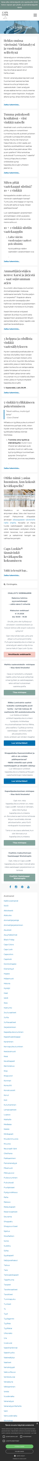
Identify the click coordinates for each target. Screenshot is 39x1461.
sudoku (7, 1246)
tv (5, 1309)
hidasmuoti (9, 979)
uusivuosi (8, 1343)
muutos (7, 1144)
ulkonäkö (8, 1333)
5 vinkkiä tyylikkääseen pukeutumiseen (19, 404)
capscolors (8, 954)
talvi (6, 1270)
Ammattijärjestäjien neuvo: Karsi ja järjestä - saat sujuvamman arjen (19, 277)
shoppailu (8, 1222)
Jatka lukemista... (12, 105)
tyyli (6, 1314)
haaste (7, 974)
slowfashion (9, 1236)
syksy (6, 1251)
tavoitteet (8, 1294)
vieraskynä (8, 1382)
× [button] (37, 1423)
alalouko (8, 915)
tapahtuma (9, 1280)
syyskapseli (9, 1256)
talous (7, 1265)
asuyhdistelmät (10, 935)
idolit (6, 998)
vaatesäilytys (9, 1358)
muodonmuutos (11, 1139)
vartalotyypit (9, 1367)
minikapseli (8, 1134)
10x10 (6, 906)
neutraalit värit (10, 1149)
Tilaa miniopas (19, 692)
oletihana (8, 1153)
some (6, 1241)
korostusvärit (9, 1090)
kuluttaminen (10, 1105)
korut (6, 1095)
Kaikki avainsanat (11, 901)
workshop (8, 1421)
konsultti (8, 1085)
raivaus (7, 1202)
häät (6, 993)
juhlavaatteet (10, 1022)
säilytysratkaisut (11, 1260)
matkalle (7, 1119)
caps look (8, 949)
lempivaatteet (10, 1110)
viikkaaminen (9, 1387)
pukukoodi (9, 1183)
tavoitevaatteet (11, 1290)
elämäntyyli (9, 969)
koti (5, 1100)
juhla (6, 1017)
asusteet (7, 930)
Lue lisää (33, 1433)
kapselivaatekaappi (12, 1037)
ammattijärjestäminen (13, 925)
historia (7, 983)
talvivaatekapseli (11, 1275)
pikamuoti (8, 1168)
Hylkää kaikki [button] (19, 1451)
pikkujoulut (9, 1173)
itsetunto (8, 1008)
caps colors (9, 945)
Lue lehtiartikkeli (19, 743)
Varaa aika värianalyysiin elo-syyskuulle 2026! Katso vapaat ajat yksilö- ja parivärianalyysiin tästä (19, 4)
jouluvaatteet (10, 1013)
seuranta (8, 1217)
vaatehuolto (9, 1353)
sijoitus (7, 1231)
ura (5, 1338)
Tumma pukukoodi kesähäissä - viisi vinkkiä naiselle (17, 118)
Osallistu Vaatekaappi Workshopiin (19, 877)
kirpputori (8, 1076)
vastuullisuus (9, 1372)
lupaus (7, 1115)
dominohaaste (10, 964)
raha (6, 1197)
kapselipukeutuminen (13, 1032)
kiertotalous (9, 1066)
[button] (19, 1456)
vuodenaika (9, 1396)
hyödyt (7, 988)
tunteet (7, 1304)
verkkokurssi (9, 1377)
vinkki (6, 1392)
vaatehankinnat (11, 1348)
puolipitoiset (9, 1187)
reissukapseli (9, 1207)
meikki (6, 1129)
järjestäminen (10, 1027)
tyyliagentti (9, 1319)
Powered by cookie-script (19, 1458)
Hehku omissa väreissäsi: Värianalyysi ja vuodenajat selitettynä (19, 46)
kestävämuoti (10, 1051)
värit (6, 1411)
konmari (7, 1081)
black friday (9, 940)
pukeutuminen (10, 1178)
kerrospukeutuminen (13, 1047)
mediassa (7, 1124)
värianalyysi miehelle (13, 1406)
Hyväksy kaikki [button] (19, 1446)
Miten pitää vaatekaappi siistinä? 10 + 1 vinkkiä (18, 186)
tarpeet (7, 1285)
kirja (5, 1071)
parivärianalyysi (10, 1163)
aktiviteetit (8, 911)
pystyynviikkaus (10, 1192)
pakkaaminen (10, 1158)
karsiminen (8, 1042)
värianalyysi (9, 1401)
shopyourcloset (11, 1226)
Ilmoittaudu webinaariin (19, 654)
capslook (8, 959)
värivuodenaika (10, 1416)
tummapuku (10, 1299)
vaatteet (7, 1362)
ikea (5, 1003)
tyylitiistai (8, 1328)
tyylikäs (7, 1324)
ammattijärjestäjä (11, 920)
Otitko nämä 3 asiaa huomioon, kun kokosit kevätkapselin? (19, 482)
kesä (6, 1056)
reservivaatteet (10, 1212)
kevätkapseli (9, 1061)
